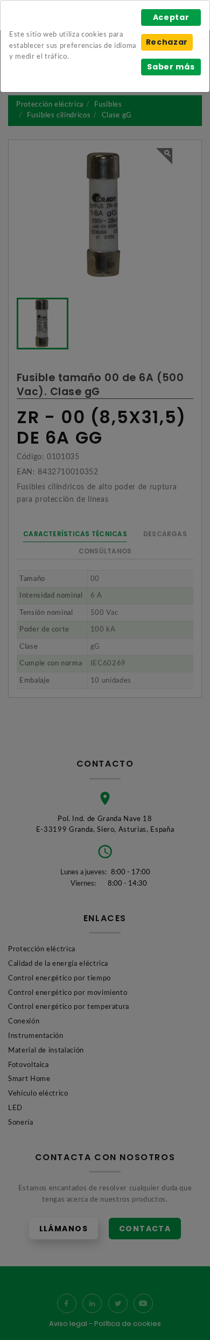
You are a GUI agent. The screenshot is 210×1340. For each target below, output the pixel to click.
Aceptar (171, 17)
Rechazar (167, 42)
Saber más (170, 66)
